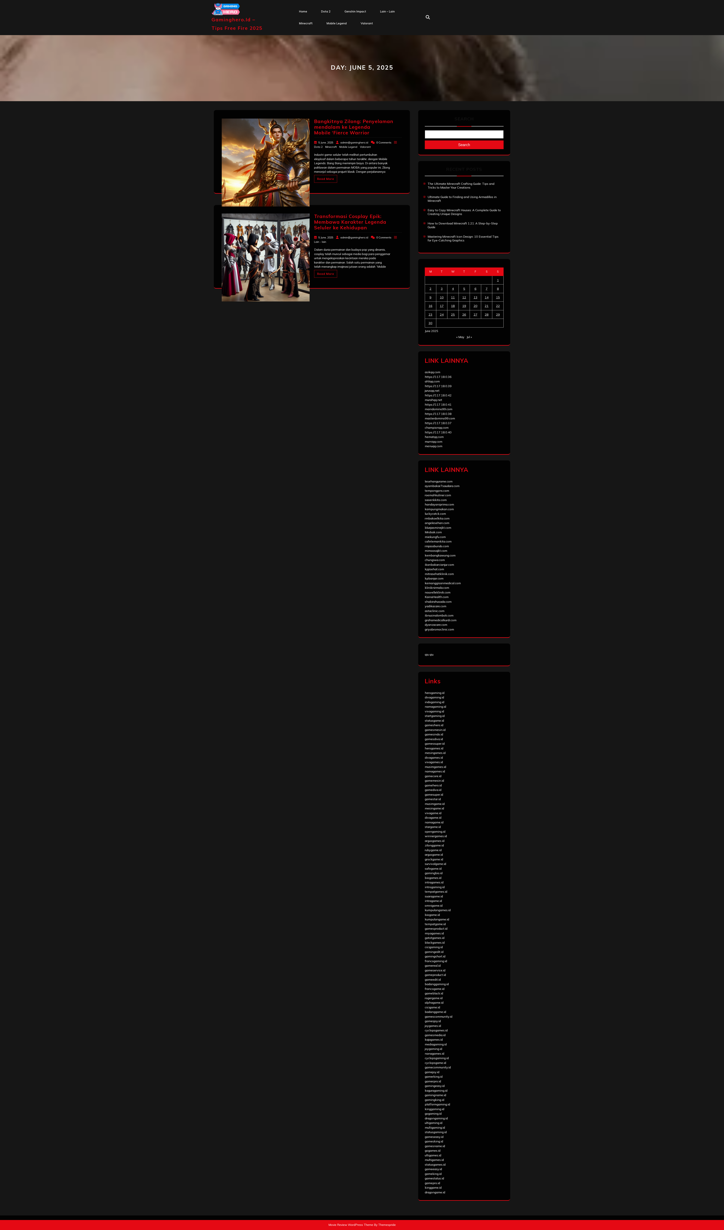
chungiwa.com (435, 560)
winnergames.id (436, 836)
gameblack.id (434, 993)
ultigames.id (433, 1155)
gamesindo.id (434, 734)
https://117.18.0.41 (438, 404)
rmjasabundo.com (437, 546)
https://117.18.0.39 (438, 386)
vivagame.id (433, 813)
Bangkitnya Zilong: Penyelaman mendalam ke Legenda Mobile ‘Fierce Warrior (353, 127)
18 (453, 306)
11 (453, 297)
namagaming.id (435, 706)
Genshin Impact (355, 11)
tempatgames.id (436, 891)
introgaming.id (435, 887)
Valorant (367, 23)
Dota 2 (326, 11)
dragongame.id (435, 1192)
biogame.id (432, 915)
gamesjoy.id (433, 1021)
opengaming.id (435, 831)
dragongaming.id (436, 1118)
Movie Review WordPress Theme (350, 1225)
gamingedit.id (434, 952)
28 (487, 314)
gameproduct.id (435, 975)
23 (430, 314)
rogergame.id (434, 998)
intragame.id (433, 901)
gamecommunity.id (438, 1067)
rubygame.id (433, 850)
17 (442, 306)
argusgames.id (434, 841)
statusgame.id (434, 720)
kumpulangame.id (437, 919)
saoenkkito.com (436, 500)
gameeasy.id (433, 1169)
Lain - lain (320, 242)
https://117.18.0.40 (438, 432)
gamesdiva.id (434, 739)
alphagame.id (434, 1002)
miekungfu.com (435, 537)
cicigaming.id (434, 947)
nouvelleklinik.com (437, 592)
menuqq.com (433, 446)
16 (430, 306)
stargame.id (433, 827)
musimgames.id (435, 767)
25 (453, 314)
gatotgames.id (434, 938)
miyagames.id (434, 933)
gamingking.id (434, 1100)
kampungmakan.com (439, 509)
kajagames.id (434, 1039)
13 (475, 297)
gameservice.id (435, 970)
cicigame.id (432, 1007)
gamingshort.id (435, 956)
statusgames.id (435, 1164)
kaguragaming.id (436, 1090)
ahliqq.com (432, 381)
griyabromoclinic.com (439, 629)
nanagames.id (434, 1053)
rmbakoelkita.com (437, 518)
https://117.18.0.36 (438, 377)
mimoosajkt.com (436, 551)
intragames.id (434, 882)
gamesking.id (434, 1141)
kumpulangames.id (438, 910)
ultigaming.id (433, 1123)
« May (460, 337)
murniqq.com (433, 441)
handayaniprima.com (439, 504)
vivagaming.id (434, 711)
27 (475, 314)
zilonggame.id (434, 845)
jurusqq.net (432, 390)
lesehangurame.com (438, 481)
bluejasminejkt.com (438, 527)
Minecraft (306, 23)
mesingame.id (434, 808)
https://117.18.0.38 (438, 414)
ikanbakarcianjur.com (439, 564)
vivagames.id (434, 762)
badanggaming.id (437, 984)
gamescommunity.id (438, 1016)
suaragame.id (434, 896)
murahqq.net (433, 400)
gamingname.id (435, 1095)
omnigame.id (434, 905)
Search (464, 119)
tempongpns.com (437, 490)
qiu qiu (429, 654)
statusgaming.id (436, 1132)
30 (430, 323)
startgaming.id (435, 716)
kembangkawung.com (440, 555)
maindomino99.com (438, 409)
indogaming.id (434, 702)
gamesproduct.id (436, 928)
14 (487, 297)
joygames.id (433, 1026)
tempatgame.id (435, 924)
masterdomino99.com (440, 418)
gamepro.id (432, 1183)
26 (464, 314)
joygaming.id (433, 1049)
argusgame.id (434, 854)
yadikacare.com (435, 606)
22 (498, 306)
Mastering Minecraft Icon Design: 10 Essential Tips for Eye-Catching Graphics (463, 238)
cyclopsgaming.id (437, 1058)
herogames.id (434, 748)
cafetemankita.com (438, 541)
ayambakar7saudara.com (442, 486)
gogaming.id (433, 1113)
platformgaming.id (437, 1104)
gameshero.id (434, 725)
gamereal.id (433, 965)
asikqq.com (432, 372)
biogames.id (433, 878)
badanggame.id (435, 1012)
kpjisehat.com (434, 569)
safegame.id (433, 868)
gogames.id (432, 1150)
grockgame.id (434, 859)
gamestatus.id (434, 1178)
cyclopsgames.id (436, 1030)
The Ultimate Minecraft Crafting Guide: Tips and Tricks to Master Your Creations (461, 185)
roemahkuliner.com (438, 495)
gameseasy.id (434, 1137)
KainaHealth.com (437, 597)
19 (464, 306)
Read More (325, 179)
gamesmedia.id (435, 1035)
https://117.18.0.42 (438, 395)
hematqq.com (434, 437)
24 (442, 314)
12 (464, 297)
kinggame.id (433, 1187)
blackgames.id (435, 942)
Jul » (469, 337)
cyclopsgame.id (435, 1063)
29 (498, 314)
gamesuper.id (434, 794)
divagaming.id (434, 697)
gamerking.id (434, 1076)
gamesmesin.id (435, 730)
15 (498, 297)
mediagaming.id (436, 1044)
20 (475, 306)
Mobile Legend (337, 23)
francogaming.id (436, 961)
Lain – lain (387, 11)
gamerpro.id (433, 1081)
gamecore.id (433, 776)
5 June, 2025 (326, 142)
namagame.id (434, 822)
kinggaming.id (434, 1109)
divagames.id (434, 757)
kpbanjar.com (434, 578)
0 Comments (384, 142)
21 (487, 306)
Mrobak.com (433, 532)
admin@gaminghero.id (354, 142)
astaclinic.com (434, 611)
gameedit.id (433, 979)
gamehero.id (433, 785)
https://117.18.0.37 (438, 423)
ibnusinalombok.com (439, 615)
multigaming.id (435, 1127)
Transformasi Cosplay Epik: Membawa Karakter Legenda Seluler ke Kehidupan (350, 221)
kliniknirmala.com (437, 588)
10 (442, 297)
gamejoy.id (432, 1072)
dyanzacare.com (436, 625)
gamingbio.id (434, 873)
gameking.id (433, 1174)
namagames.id (435, 771)
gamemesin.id (434, 780)
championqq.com (437, 427)
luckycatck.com (435, 514)
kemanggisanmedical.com (443, 583)
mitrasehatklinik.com (439, 574)
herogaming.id (434, 693)
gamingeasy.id (435, 1086)
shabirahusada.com (438, 601)
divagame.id (433, 817)
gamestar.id (433, 799)
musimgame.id (435, 804)
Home (303, 11)
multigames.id (434, 1160)
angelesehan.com (437, 523)
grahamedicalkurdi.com (440, 620)
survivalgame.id (435, 864)
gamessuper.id (435, 743)
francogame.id (434, 989)
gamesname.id (435, 1146)
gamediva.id (433, 790)
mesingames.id (435, 753)
